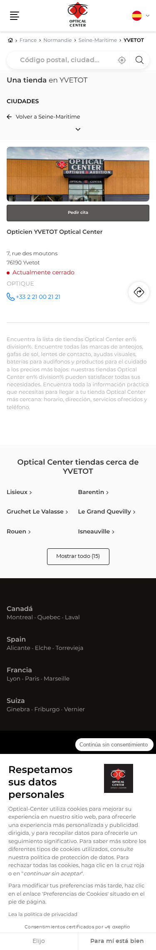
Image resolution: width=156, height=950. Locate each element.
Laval (72, 618)
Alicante (18, 648)
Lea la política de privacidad (42, 914)
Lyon (13, 679)
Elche (43, 648)
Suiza (16, 701)
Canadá (20, 609)
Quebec (48, 618)
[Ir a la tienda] (78, 234)
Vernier (74, 710)
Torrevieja (69, 648)
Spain (16, 640)
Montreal (20, 618)
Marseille (56, 679)
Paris (32, 679)
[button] (14, 15)
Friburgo (47, 710)
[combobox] (78, 60)
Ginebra (18, 710)
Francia (19, 670)
